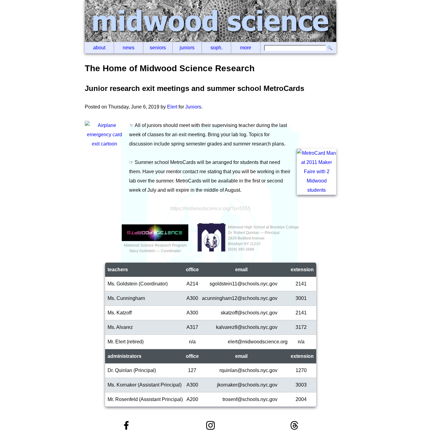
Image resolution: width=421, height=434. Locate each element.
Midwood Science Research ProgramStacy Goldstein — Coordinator (155, 248)
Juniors (187, 47)
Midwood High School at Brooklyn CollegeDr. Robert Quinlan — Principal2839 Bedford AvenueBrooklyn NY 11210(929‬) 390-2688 (263, 238)
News (128, 47)
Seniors (158, 47)
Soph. (217, 47)
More (245, 47)
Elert (172, 106)
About (99, 47)
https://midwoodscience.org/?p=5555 (210, 208)
